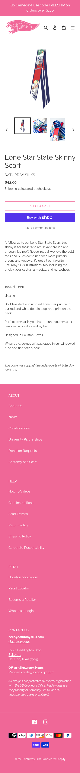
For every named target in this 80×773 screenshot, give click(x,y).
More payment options (40, 227)
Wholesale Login (21, 611)
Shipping (11, 188)
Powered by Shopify (53, 759)
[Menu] (72, 27)
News (13, 417)
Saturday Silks (32, 759)
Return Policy (18, 525)
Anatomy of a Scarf (23, 462)
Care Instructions (21, 503)
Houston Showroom (23, 577)
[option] (22, 125)
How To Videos (19, 491)
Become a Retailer (22, 600)
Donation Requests (23, 451)
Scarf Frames (18, 514)
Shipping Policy (20, 536)
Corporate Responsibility (26, 548)
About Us (15, 406)
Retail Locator (19, 588)
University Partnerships (25, 439)
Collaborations (19, 428)
